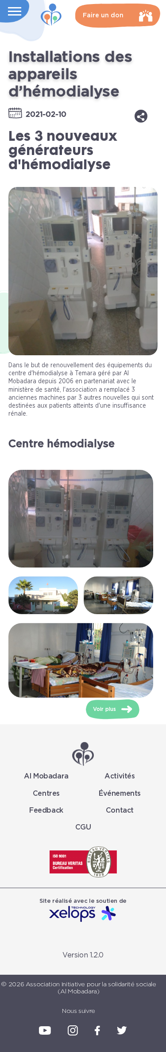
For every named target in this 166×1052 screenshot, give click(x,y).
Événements (120, 793)
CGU (83, 827)
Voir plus (105, 709)
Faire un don (103, 15)
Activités (119, 776)
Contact (120, 810)
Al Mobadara (46, 776)
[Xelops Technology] (82, 914)
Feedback (46, 810)
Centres (46, 793)
